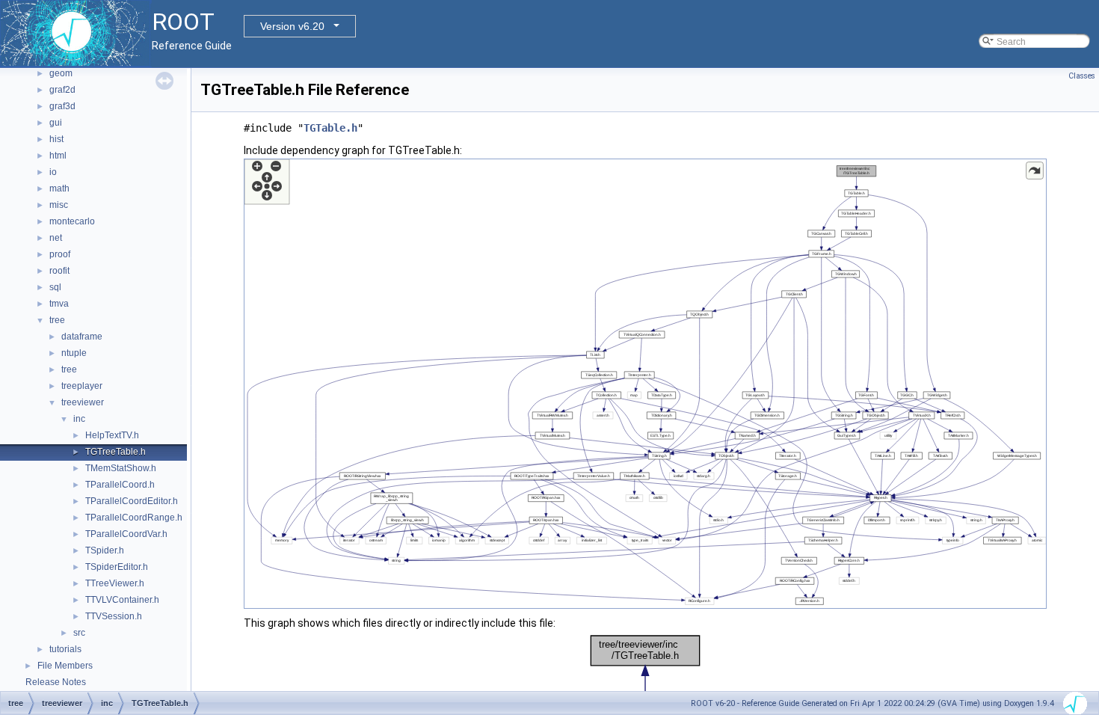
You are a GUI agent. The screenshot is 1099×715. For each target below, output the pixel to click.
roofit (59, 271)
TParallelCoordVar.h (126, 534)
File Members (65, 665)
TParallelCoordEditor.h (131, 501)
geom (61, 73)
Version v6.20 (292, 26)
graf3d (62, 106)
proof (59, 254)
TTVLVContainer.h (122, 600)
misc (58, 205)
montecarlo (72, 221)
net (55, 238)
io (53, 172)
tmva (59, 303)
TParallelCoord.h (120, 484)
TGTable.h (330, 128)
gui (55, 122)
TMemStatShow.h (120, 468)
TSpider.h (104, 550)
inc (79, 419)
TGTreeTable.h (115, 452)
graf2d (62, 90)
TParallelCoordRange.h (133, 517)
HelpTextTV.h (112, 435)
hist (56, 139)
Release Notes (55, 682)
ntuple (74, 353)
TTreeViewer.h (114, 583)
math (59, 188)
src (79, 632)
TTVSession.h (113, 616)
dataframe (81, 336)
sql (55, 287)
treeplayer (81, 386)
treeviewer (82, 402)
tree (57, 320)
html (58, 155)
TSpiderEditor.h (116, 567)
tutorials (65, 649)
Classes (1081, 76)
